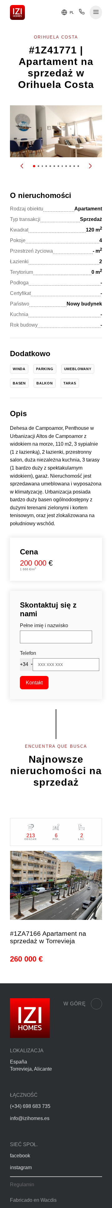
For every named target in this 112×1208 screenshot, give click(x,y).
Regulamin (22, 1184)
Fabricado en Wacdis (33, 1200)
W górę (74, 1003)
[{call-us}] (82, 13)
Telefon (28, 653)
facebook (20, 1155)
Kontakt (34, 682)
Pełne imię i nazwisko (44, 625)
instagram (21, 1167)
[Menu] (96, 12)
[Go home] (17, 12)
